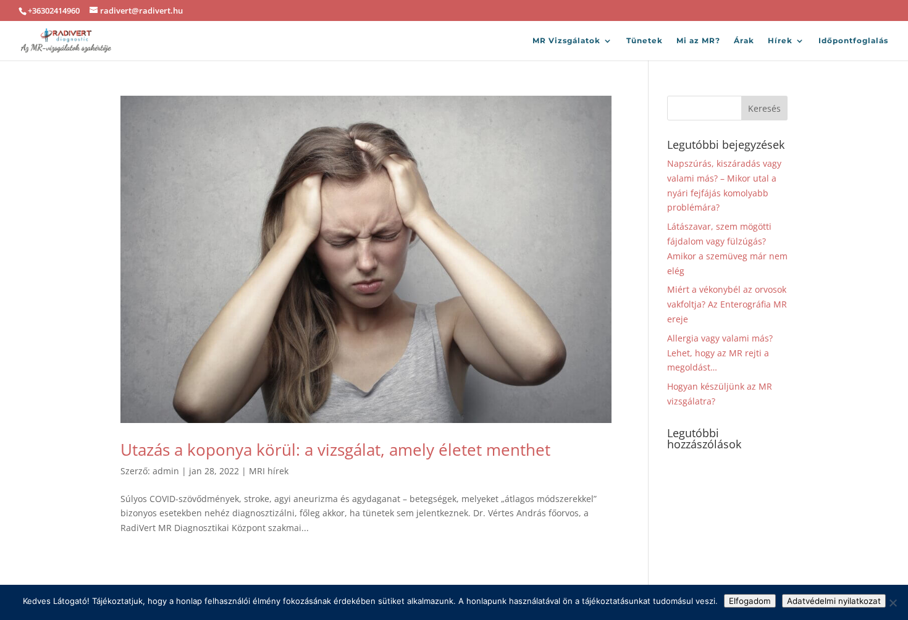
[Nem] (892, 603)
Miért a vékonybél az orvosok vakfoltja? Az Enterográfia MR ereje (727, 304)
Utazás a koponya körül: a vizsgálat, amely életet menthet (335, 449)
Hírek (780, 40)
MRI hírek (268, 471)
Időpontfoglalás (853, 40)
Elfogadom (750, 601)
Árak (744, 40)
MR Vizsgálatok (566, 40)
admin (166, 471)
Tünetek (644, 40)
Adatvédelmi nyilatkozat (834, 601)
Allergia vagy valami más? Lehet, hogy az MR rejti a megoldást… (720, 353)
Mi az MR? (698, 40)
